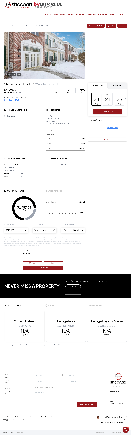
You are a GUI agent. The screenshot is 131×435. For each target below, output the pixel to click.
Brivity (12, 432)
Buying (7, 380)
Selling (6, 382)
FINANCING (91, 14)
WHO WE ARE (103, 14)
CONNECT (120, 14)
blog (112, 14)
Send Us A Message (87, 404)
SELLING (71, 14)
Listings (7, 377)
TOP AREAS (79, 14)
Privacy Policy (100, 432)
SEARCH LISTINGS (51, 14)
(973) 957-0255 (118, 403)
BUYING (63, 14)
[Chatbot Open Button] (126, 430)
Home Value (8, 388)
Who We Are (8, 391)
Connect (7, 394)
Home (6, 374)
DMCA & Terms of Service (113, 432)
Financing (7, 385)
